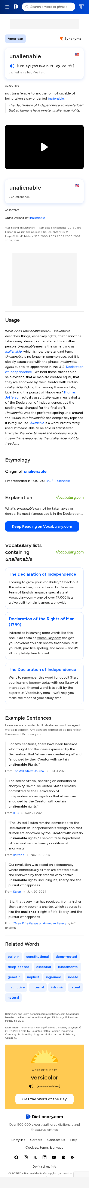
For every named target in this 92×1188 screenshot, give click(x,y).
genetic (14, 977)
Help (73, 1140)
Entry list (18, 1140)
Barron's (18, 855)
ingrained (53, 977)
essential (43, 967)
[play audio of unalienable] (12, 66)
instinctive (16, 987)
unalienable (35, 471)
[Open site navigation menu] (7, 7)
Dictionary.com (16, 6)
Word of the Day (44, 1070)
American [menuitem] (15, 39)
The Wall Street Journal (29, 771)
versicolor (44, 1077)
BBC (16, 813)
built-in (13, 957)
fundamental (68, 967)
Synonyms (72, 39)
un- (49, 481)
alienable (63, 481)
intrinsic (57, 987)
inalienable (56, 98)
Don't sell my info (44, 1166)
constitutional (37, 957)
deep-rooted (66, 957)
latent (75, 987)
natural (13, 997)
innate (73, 977)
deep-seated (18, 967)
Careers (36, 1140)
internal (38, 987)
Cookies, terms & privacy (44, 1147)
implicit (33, 977)
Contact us (56, 1140)
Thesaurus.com (81, 6)
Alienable (37, 423)
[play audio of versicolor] (31, 1086)
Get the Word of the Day (44, 1099)
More (33, 39)
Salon (17, 892)
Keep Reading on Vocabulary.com (42, 526)
